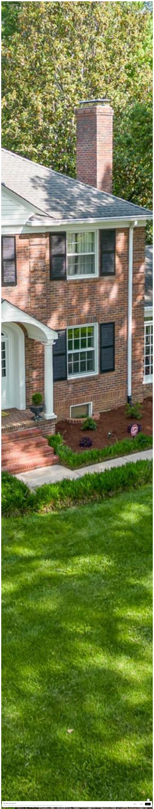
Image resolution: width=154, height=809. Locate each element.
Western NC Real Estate (124, 4)
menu (147, 4)
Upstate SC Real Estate (138, 4)
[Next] (150, 402)
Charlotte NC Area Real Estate (108, 4)
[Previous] (4, 402)
